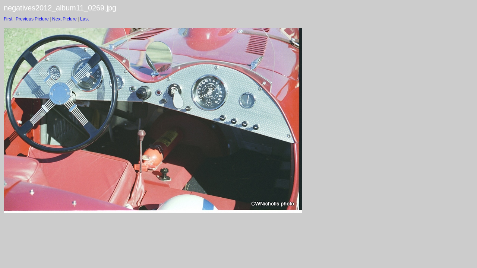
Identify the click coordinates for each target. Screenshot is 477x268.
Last (84, 19)
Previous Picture (32, 19)
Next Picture (64, 19)
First (8, 19)
